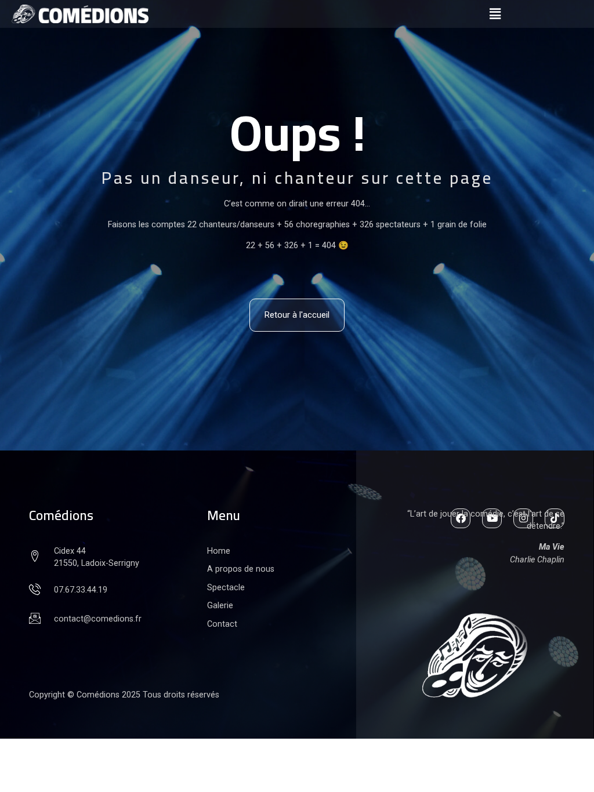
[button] (495, 14)
